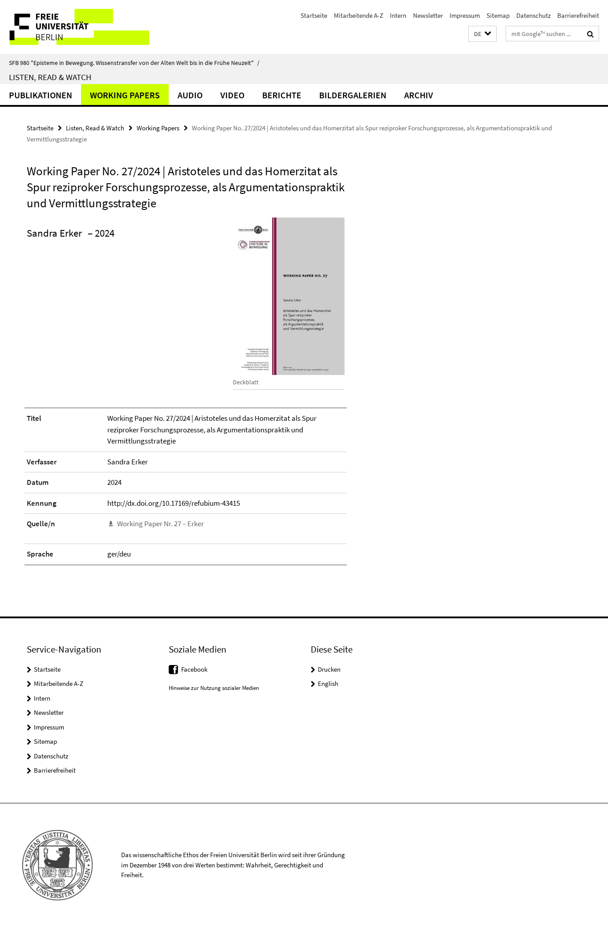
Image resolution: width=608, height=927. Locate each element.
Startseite (313, 15)
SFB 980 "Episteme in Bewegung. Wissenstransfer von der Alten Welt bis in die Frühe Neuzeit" (134, 63)
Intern (398, 15)
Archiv (418, 95)
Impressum (465, 15)
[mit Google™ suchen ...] (590, 34)
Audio (190, 95)
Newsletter (428, 15)
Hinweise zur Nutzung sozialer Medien (214, 688)
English (328, 683)
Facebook (194, 669)
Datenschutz (533, 15)
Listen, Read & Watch (50, 77)
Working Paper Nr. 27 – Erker (160, 523)
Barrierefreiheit (578, 15)
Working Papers (125, 95)
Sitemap (498, 15)
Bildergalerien (352, 95)
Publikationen (40, 95)
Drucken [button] (329, 669)
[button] (482, 34)
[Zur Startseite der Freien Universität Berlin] (74, 27)
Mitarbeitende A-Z (358, 15)
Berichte (281, 95)
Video (232, 95)
